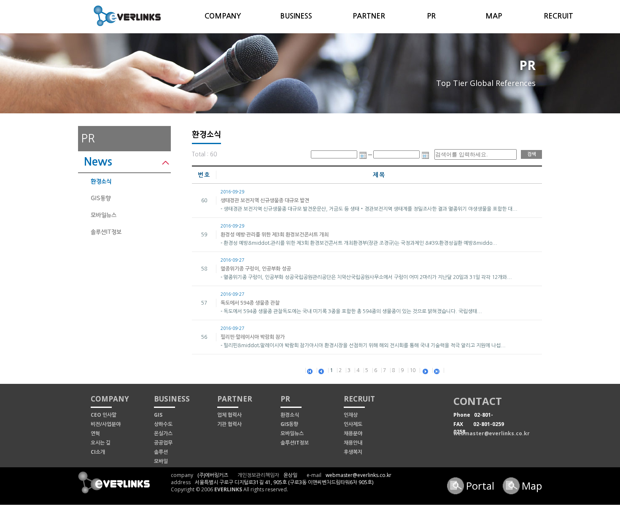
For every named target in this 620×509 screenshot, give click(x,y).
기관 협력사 (229, 424)
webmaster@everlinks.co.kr (491, 433)
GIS (158, 414)
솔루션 (161, 451)
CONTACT (477, 401)
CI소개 (98, 451)
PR (431, 16)
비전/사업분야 (106, 424)
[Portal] (456, 480)
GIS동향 (101, 198)
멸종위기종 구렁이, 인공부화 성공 (256, 268)
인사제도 (353, 424)
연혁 (95, 433)
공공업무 (163, 442)
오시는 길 (101, 442)
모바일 (161, 461)
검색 (531, 154)
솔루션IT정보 (106, 232)
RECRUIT (558, 16)
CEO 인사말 (103, 414)
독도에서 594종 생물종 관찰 (250, 302)
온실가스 (163, 433)
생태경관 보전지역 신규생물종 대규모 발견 (265, 200)
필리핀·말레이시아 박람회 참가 (253, 337)
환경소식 (101, 181)
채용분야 (353, 433)
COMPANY (223, 16)
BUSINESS (296, 16)
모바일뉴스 (103, 215)
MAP (493, 16)
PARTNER (369, 16)
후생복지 (353, 451)
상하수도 (163, 424)
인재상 (351, 414)
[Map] (512, 480)
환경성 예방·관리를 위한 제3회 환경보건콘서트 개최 (275, 234)
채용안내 (353, 442)
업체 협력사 (229, 414)
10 (412, 370)
